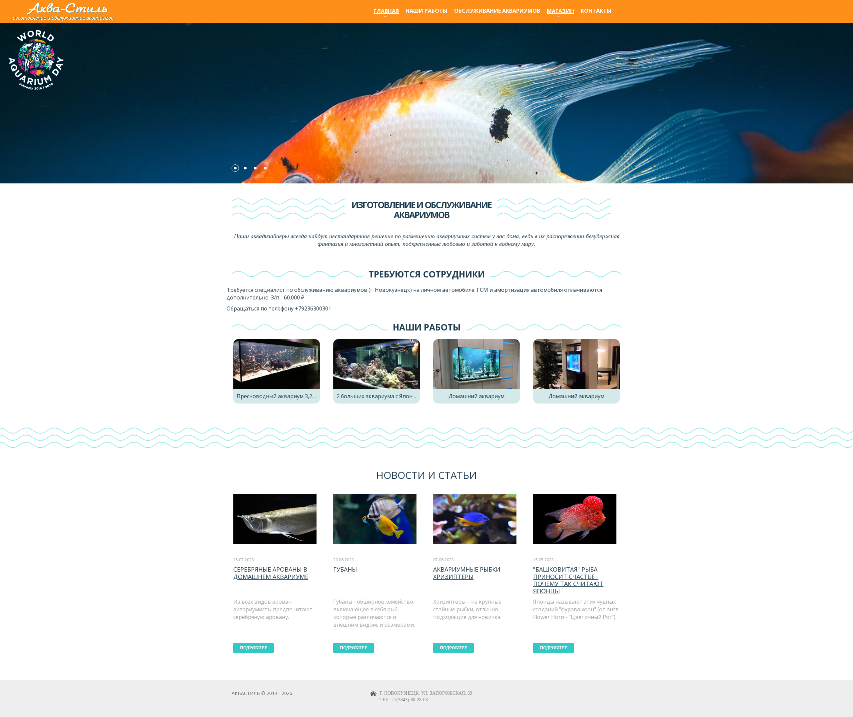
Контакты (596, 10)
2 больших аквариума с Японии (378, 396)
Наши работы (426, 10)
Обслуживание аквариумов (497, 10)
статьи (457, 475)
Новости (400, 475)
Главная (386, 11)
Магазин (560, 11)
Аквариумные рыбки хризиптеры (466, 573)
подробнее (254, 647)
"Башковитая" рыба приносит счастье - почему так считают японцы (568, 580)
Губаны (345, 569)
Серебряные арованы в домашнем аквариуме (270, 573)
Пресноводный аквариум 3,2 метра (283, 396)
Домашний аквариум (476, 396)
